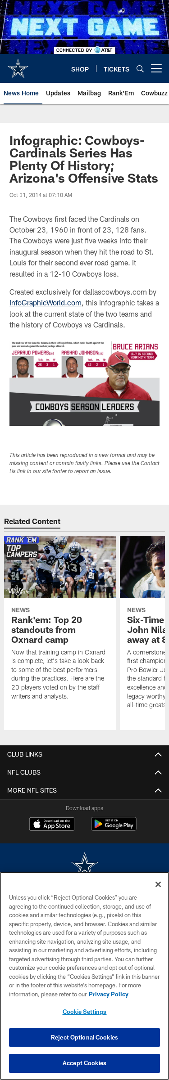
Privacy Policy (108, 994)
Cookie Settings (85, 1011)
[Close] (158, 884)
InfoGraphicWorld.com (45, 302)
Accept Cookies (84, 1063)
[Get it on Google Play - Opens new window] (113, 828)
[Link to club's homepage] (18, 65)
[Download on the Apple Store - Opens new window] (52, 825)
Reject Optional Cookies (84, 1037)
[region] (84, 976)
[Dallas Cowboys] (84, 866)
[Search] (140, 69)
